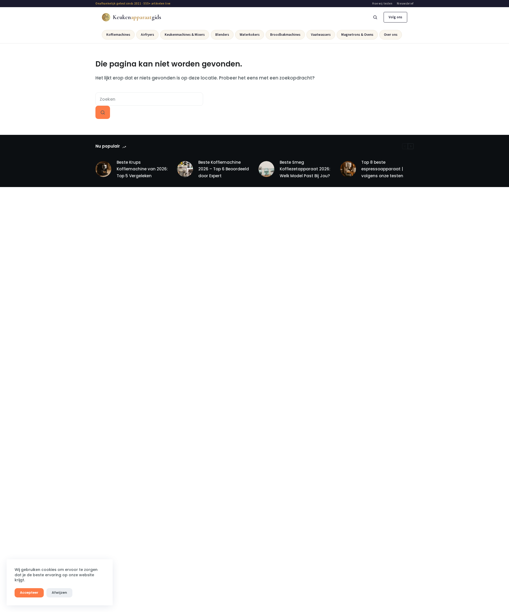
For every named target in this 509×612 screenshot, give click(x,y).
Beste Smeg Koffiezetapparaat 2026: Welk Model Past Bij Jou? (305, 169)
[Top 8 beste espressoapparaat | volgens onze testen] (348, 169)
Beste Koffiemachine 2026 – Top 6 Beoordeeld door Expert (223, 169)
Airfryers (147, 34)
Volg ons (395, 17)
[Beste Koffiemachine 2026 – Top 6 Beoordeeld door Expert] (185, 169)
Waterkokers (250, 34)
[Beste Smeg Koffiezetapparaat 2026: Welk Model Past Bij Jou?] (266, 169)
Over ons (390, 34)
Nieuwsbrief (405, 4)
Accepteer (29, 592)
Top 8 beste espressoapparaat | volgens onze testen (382, 169)
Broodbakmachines (285, 34)
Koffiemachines (118, 34)
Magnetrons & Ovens (357, 34)
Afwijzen (59, 592)
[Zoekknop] (102, 112)
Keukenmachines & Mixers (185, 34)
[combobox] (149, 99)
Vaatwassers (321, 34)
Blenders (222, 34)
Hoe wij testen (382, 4)
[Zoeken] (375, 17)
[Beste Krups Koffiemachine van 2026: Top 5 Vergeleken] (103, 169)
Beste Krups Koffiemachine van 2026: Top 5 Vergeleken (142, 169)
